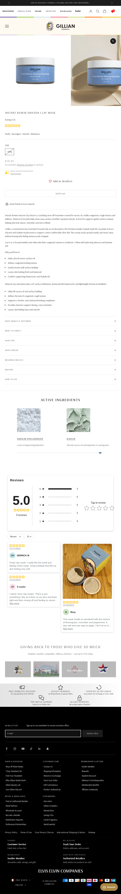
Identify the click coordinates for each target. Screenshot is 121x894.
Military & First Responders (93, 780)
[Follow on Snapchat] (47, 748)
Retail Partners (11, 806)
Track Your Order (51, 780)
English (19, 885)
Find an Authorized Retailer (17, 801)
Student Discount (89, 775)
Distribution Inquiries (14, 819)
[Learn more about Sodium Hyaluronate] (29, 420)
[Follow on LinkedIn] (39, 748)
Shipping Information (52, 771)
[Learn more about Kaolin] (78, 420)
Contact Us (48, 766)
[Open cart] (109, 11)
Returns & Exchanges (52, 775)
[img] (12, 125)
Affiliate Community (90, 789)
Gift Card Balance (51, 785)
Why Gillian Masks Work (16, 780)
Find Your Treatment (14, 775)
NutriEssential (49, 824)
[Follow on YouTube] (23, 748)
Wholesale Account (14, 810)
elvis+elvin (48, 801)
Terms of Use (26, 832)
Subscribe (92, 733)
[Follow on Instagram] (14, 748)
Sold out (61, 193)
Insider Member (88, 766)
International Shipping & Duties (71, 832)
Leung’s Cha (48, 815)
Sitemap (91, 832)
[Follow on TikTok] (31, 748)
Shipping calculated (25, 164)
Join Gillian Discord (14, 789)
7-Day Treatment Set (14, 771)
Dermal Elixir (49, 810)
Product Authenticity (52, 789)
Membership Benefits (90, 785)
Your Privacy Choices (44, 832)
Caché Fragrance (50, 819)
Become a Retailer (13, 815)
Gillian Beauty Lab (13, 785)
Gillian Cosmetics (51, 806)
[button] (59, 488)
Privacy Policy (11, 832)
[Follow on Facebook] (6, 748)
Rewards (85, 771)
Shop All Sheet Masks (14, 766)
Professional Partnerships (16, 824)
